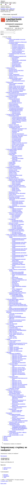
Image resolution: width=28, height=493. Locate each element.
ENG (12, 4)
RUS (8, 4)
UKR (3, 4)
